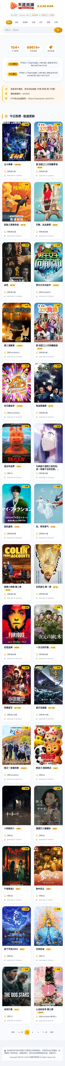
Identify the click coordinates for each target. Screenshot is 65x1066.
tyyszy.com (24, 15)
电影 (16, 22)
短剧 (48, 22)
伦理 (56, 22)
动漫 (33, 22)
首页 (9, 22)
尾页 (52, 1032)
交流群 (51, 15)
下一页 (44, 1032)
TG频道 (43, 15)
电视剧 (25, 22)
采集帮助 (35, 15)
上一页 (20, 1032)
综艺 (41, 22)
